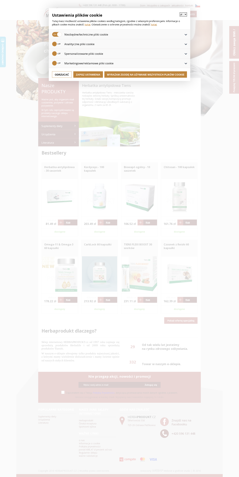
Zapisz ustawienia (88, 74)
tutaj (87, 24)
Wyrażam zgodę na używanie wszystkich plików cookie (145, 74)
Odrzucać (62, 74)
